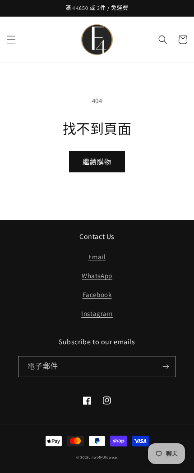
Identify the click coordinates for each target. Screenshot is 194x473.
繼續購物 (97, 162)
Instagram (96, 313)
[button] (11, 40)
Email (97, 256)
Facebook (97, 294)
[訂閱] (166, 366)
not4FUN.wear (105, 457)
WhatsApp (97, 275)
